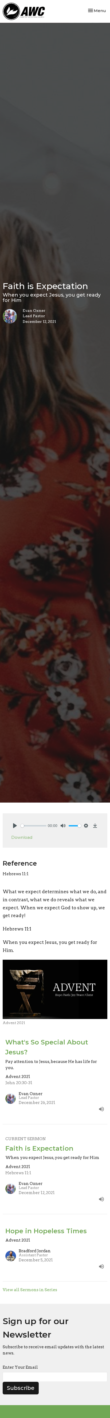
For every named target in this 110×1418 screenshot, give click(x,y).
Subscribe (20, 1388)
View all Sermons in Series (30, 1289)
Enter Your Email (20, 1367)
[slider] (33, 825)
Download (21, 837)
